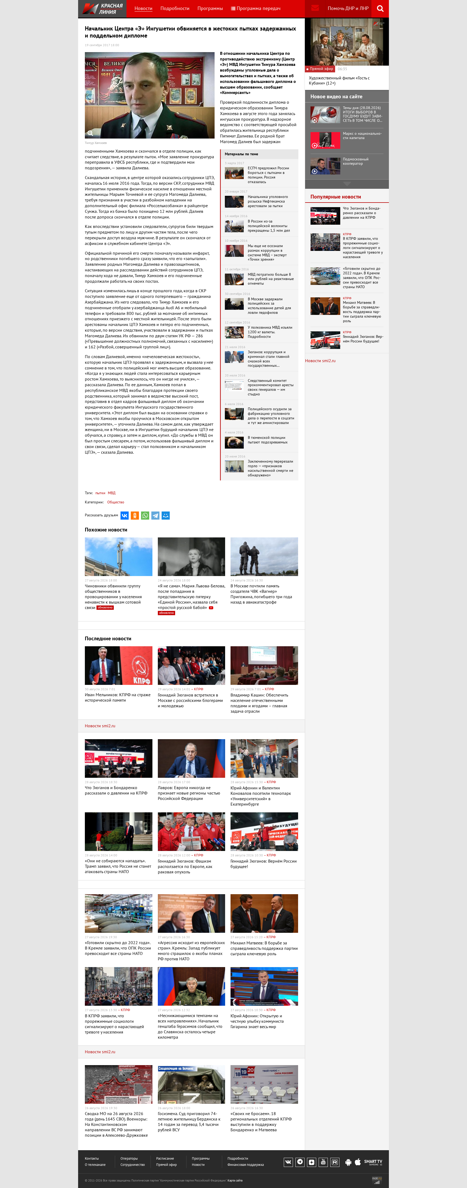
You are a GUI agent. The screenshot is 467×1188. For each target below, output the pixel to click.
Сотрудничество (133, 1165)
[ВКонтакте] (125, 515)
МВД (111, 493)
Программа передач (259, 8)
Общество (115, 502)
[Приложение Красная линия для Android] (348, 1162)
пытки (100, 493)
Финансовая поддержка (246, 1165)
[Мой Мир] (166, 515)
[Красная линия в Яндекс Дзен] (311, 1162)
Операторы (129, 1158)
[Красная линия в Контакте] (288, 1162)
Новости (143, 8)
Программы (210, 8)
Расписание (165, 1158)
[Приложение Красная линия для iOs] (358, 1162)
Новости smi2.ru (100, 725)
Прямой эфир (166, 1165)
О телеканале (95, 1165)
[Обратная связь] (315, 9)
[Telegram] (155, 515)
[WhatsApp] (145, 515)
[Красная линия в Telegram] (300, 1162)
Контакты (92, 1158)
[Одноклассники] (135, 515)
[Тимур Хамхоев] (150, 95)
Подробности (175, 8)
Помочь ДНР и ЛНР (348, 8)
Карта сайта (235, 1180)
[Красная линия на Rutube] (334, 1162)
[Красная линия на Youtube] (323, 1162)
